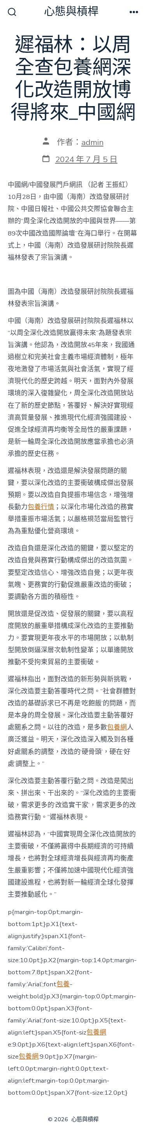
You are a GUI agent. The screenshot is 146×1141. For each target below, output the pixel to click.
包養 (63, 984)
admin (92, 142)
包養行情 (41, 506)
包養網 (117, 727)
